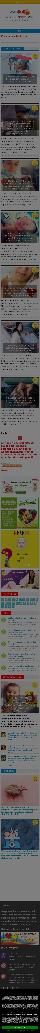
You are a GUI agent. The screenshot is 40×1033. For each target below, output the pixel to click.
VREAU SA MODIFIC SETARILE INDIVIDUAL (20, 1030)
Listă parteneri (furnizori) (7, 1023)
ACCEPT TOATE (20, 1027)
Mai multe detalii (16, 1000)
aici (32, 1007)
